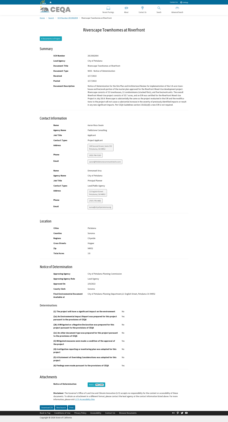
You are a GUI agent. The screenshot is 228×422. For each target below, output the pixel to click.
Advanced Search (177, 12)
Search (159, 12)
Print (71, 407)
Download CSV (47, 407)
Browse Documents (128, 413)
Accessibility (95, 413)
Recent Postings (108, 12)
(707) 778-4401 (95, 201)
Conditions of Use (62, 413)
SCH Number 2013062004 (68, 18)
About (126, 12)
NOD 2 (96, 384)
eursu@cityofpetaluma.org (100, 207)
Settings (185, 2)
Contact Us (174, 2)
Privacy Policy (80, 413)
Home (42, 18)
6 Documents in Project (50, 38)
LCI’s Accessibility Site (85, 399)
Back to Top (45, 413)
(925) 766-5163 (95, 155)
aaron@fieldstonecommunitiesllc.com (105, 162)
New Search (61, 407)
